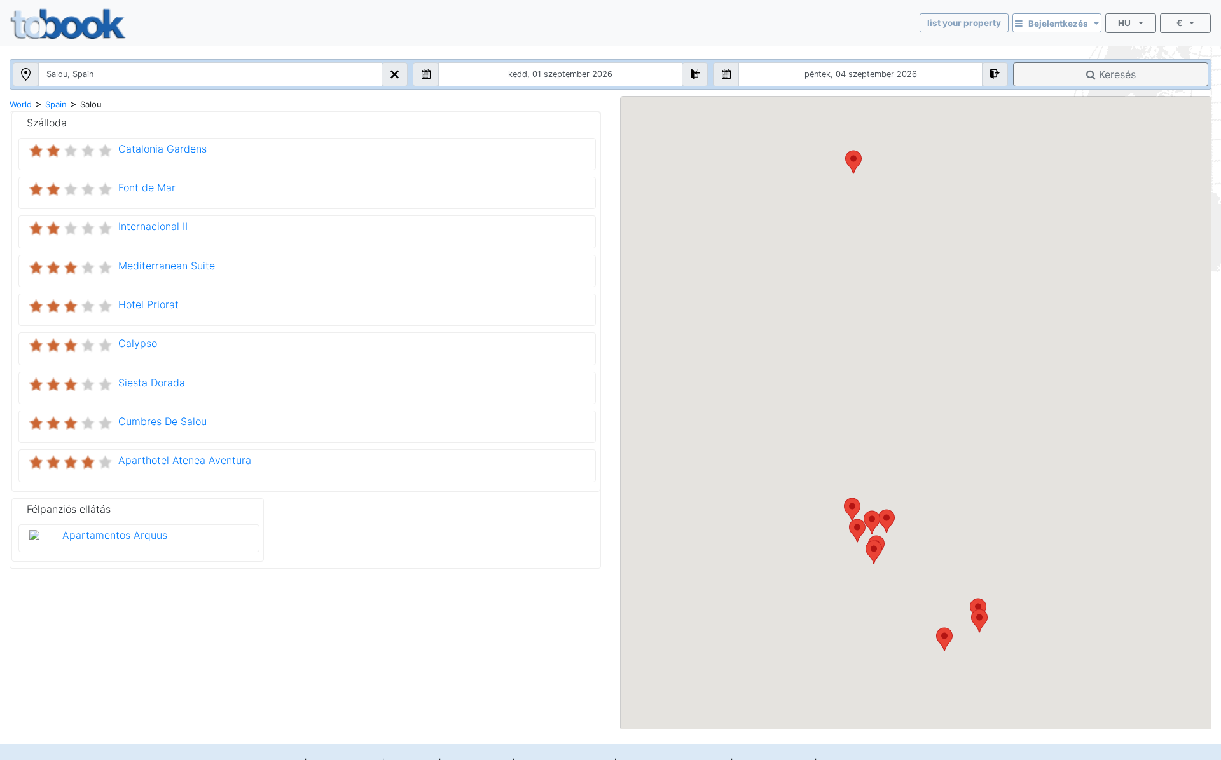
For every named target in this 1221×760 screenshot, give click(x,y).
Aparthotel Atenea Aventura (184, 460)
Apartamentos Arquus (114, 535)
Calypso (137, 343)
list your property (964, 23)
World (21, 104)
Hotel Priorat (148, 304)
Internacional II (153, 226)
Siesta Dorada (151, 382)
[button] (944, 639)
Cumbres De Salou (162, 421)
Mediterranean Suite (166, 265)
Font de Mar (147, 187)
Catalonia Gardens (162, 148)
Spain (56, 104)
